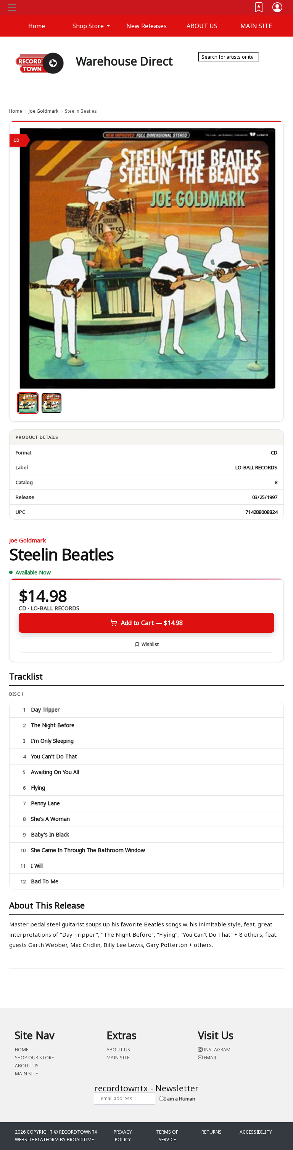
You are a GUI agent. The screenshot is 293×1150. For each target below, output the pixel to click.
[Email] (277, 68)
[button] (91, 26)
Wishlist (150, 644)
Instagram (216, 1049)
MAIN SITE (256, 26)
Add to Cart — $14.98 (152, 623)
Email (210, 1057)
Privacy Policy (123, 1136)
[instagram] (276, 68)
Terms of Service (167, 1136)
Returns (211, 1132)
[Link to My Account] (277, 9)
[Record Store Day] (268, 74)
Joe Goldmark (43, 111)
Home (15, 111)
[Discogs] (256, 74)
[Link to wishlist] (259, 9)
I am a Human (179, 1098)
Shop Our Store (34, 1057)
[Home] (39, 62)
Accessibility (256, 1132)
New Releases (146, 26)
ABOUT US (202, 26)
